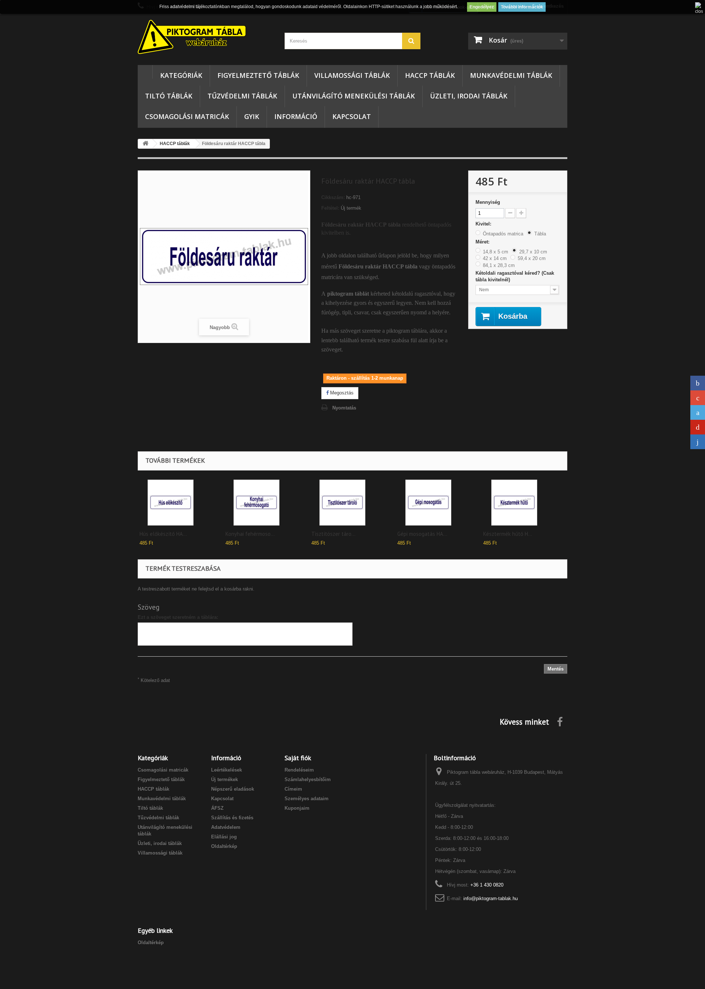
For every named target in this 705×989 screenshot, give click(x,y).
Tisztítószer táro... (333, 533)
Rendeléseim (299, 770)
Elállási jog (224, 837)
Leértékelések (226, 770)
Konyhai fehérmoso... (250, 533)
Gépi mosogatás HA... (422, 533)
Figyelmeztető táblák (258, 75)
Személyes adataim (307, 798)
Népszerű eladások (232, 789)
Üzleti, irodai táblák (468, 95)
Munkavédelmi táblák (511, 75)
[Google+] (697, 397)
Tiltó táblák (168, 95)
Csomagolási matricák (187, 116)
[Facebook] (697, 383)
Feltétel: (330, 208)
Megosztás (341, 393)
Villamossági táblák (352, 75)
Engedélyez (482, 7)
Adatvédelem (226, 827)
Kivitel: (484, 224)
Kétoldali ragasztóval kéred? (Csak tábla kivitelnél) (515, 276)
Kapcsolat (351, 116)
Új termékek (224, 779)
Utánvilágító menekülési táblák (353, 95)
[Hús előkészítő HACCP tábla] (171, 503)
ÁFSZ (217, 808)
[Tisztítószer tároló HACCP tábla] (342, 503)
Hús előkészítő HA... (163, 533)
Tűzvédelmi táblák (242, 95)
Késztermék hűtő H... (507, 533)
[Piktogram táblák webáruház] (206, 38)
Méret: (483, 242)
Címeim (293, 789)
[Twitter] (697, 412)
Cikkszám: (333, 197)
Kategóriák (181, 75)
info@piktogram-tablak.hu (490, 898)
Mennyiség (488, 202)
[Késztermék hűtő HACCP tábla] (514, 503)
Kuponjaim (297, 808)
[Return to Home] (145, 143)
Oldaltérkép (224, 846)
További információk (522, 7)
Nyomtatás (344, 408)
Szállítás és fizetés (232, 817)
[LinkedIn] (697, 441)
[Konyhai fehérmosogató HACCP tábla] (256, 503)
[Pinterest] (697, 427)
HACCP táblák (430, 75)
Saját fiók (298, 758)
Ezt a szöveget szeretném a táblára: (178, 617)
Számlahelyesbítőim (308, 779)
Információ (295, 116)
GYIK (251, 116)
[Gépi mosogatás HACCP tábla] (428, 503)
